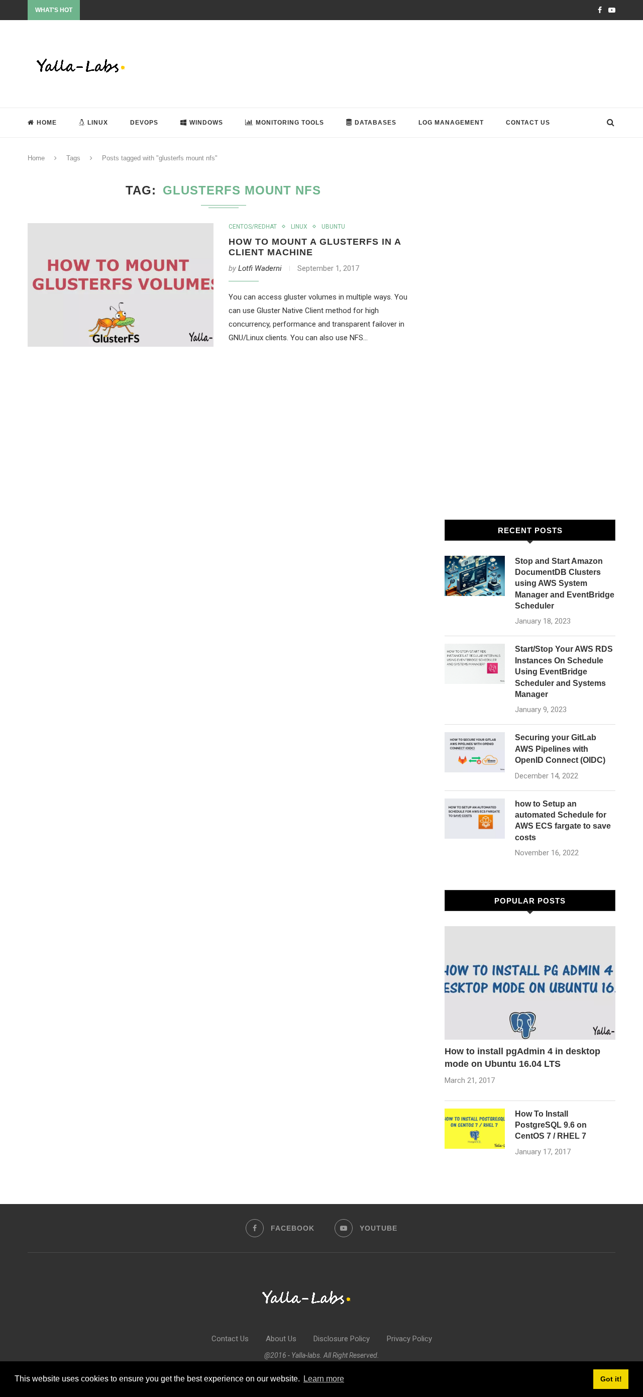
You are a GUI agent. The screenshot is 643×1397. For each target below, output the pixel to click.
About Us (281, 1338)
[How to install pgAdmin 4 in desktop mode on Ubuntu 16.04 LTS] (530, 983)
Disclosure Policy (341, 1338)
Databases (375, 122)
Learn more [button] (323, 1378)
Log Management (451, 122)
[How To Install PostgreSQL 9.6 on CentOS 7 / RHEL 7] (475, 1129)
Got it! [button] (611, 1379)
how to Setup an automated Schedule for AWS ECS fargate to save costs (563, 821)
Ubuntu (333, 226)
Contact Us (528, 122)
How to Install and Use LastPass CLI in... (137, 10)
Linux (97, 122)
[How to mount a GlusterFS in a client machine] (120, 285)
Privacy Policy (409, 1338)
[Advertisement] (432, 62)
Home (47, 122)
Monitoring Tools (290, 122)
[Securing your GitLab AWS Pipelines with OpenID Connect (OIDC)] (475, 752)
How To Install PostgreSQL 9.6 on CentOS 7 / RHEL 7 (551, 1125)
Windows (206, 122)
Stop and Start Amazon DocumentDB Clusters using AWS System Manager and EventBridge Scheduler (564, 584)
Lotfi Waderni (260, 268)
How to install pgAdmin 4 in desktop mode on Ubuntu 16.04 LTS (522, 1057)
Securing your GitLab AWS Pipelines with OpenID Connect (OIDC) (560, 748)
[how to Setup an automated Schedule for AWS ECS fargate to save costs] (475, 819)
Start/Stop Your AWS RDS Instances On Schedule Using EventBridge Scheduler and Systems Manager (564, 672)
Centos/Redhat (253, 226)
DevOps (144, 122)
